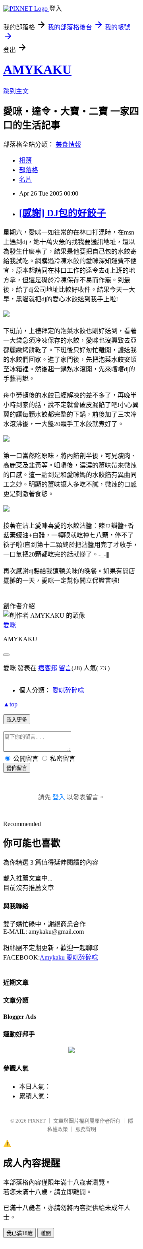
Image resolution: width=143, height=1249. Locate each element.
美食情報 (68, 144)
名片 (25, 179)
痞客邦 (47, 668)
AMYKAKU (37, 69)
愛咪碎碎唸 (68, 690)
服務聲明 (85, 1129)
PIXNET (37, 1121)
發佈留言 (16, 768)
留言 (65, 668)
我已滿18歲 (19, 1233)
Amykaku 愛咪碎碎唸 (69, 957)
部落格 (28, 170)
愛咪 (9, 625)
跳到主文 (16, 91)
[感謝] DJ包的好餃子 (62, 213)
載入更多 (16, 720)
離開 (46, 1233)
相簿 (25, 160)
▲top (10, 704)
